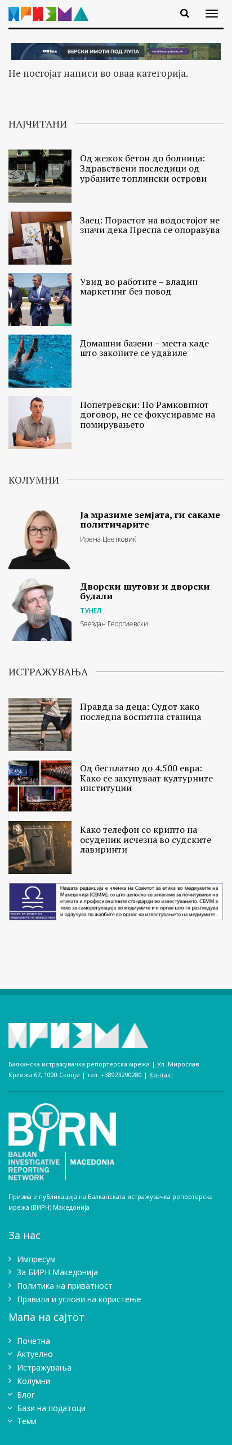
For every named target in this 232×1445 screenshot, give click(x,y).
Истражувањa (44, 1367)
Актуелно (35, 1354)
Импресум (36, 1259)
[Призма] (52, 7)
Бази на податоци (51, 1408)
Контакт (161, 1074)
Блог (26, 1394)
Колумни (33, 1381)
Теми (27, 1421)
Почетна (33, 1341)
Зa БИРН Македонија (57, 1272)
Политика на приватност (65, 1285)
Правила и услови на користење (79, 1299)
